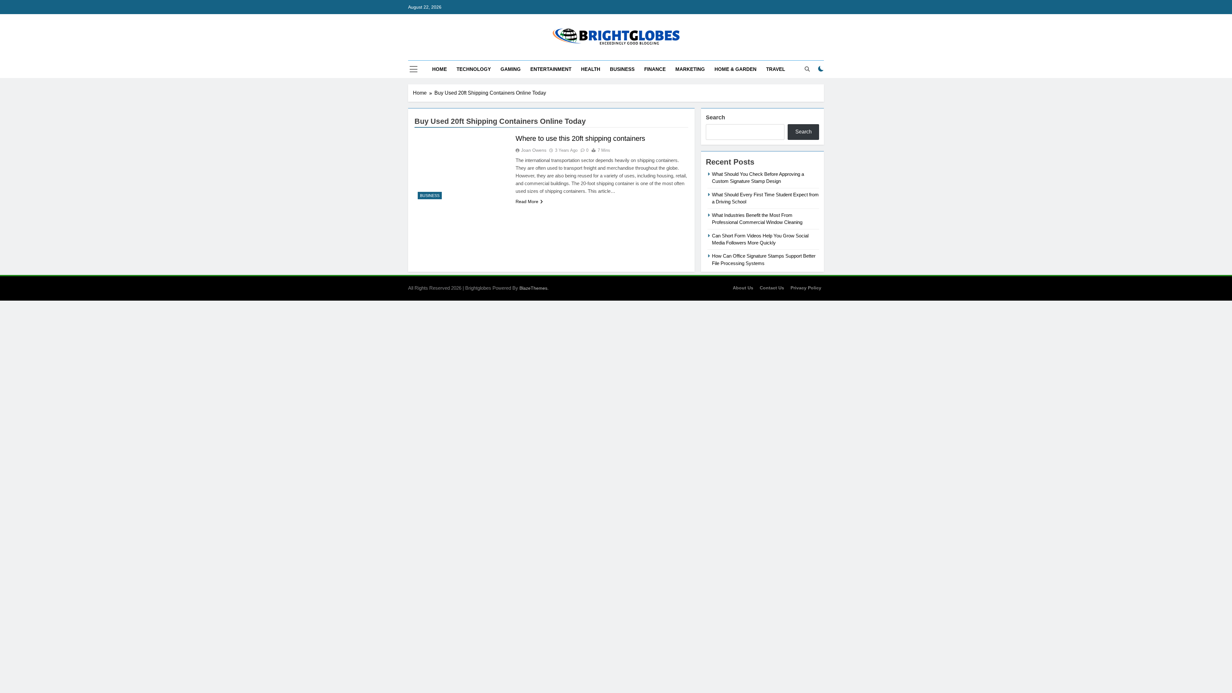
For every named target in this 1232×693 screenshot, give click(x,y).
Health (590, 69)
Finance (655, 69)
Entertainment (550, 69)
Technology (474, 69)
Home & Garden (735, 69)
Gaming (511, 69)
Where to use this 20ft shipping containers (580, 138)
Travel (775, 69)
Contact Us (772, 287)
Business (622, 69)
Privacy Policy (806, 287)
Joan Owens (533, 150)
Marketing (690, 69)
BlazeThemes (533, 288)
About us (743, 287)
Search (715, 117)
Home (439, 69)
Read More (527, 201)
